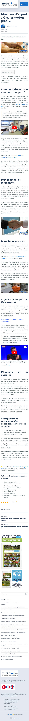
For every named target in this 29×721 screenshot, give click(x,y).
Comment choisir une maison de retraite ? (10, 612)
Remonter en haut (15, 718)
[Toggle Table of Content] (11, 72)
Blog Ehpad (10, 714)
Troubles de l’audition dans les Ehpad (9, 626)
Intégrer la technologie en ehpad (8, 635)
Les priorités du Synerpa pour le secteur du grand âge (12, 615)
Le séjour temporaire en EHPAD (7, 618)
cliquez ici (8, 365)
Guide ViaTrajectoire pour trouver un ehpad (10, 651)
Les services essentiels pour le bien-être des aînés (12, 629)
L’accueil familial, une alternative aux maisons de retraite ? (13, 621)
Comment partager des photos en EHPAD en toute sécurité (13, 632)
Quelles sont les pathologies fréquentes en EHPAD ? (12, 624)
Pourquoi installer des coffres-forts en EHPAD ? (11, 656)
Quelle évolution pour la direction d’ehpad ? (10, 638)
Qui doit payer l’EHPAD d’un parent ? (8, 641)
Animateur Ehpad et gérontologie (8, 653)
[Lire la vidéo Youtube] (14, 127)
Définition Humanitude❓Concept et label (10, 648)
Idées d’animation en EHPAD (7, 659)
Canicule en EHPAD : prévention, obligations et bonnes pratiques (12, 603)
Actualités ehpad (6, 509)
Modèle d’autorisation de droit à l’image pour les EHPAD (13, 607)
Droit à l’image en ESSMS (6, 609)
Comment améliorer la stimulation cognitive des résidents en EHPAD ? (14, 644)
